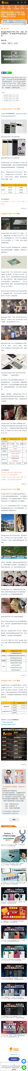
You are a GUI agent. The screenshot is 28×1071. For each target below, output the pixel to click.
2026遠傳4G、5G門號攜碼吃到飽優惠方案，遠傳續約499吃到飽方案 (14, 914)
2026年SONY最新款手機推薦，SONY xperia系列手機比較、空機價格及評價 (14, 971)
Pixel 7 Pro (4, 247)
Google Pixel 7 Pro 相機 (11, 99)
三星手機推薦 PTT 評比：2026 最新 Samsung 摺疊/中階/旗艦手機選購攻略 (14, 990)
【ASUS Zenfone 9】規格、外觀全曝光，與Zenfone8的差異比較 (14, 837)
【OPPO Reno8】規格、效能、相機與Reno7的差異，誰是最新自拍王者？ (14, 856)
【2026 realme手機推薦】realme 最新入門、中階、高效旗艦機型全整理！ (14, 933)
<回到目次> (24, 208)
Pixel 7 (11, 83)
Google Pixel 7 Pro (8, 136)
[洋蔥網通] (4, 2)
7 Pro (19, 238)
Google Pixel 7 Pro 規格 (11, 97)
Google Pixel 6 (14, 77)
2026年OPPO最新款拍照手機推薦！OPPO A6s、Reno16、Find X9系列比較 (14, 952)
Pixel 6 (3, 179)
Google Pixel (11, 373)
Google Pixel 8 (13, 692)
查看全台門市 (14, 1054)
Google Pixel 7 (5, 162)
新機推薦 (4, 43)
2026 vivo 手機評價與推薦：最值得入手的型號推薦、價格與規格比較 (14, 895)
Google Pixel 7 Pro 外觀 (11, 95)
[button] (14, 820)
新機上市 (10, 43)
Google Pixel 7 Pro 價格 (11, 100)
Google (16, 43)
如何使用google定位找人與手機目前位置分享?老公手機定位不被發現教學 (14, 876)
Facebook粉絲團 (14, 1059)
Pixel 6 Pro (15, 85)
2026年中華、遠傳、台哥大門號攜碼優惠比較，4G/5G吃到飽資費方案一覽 (14, 1028)
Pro (12, 158)
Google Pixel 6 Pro (11, 172)
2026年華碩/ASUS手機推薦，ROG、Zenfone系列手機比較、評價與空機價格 (14, 1009)
